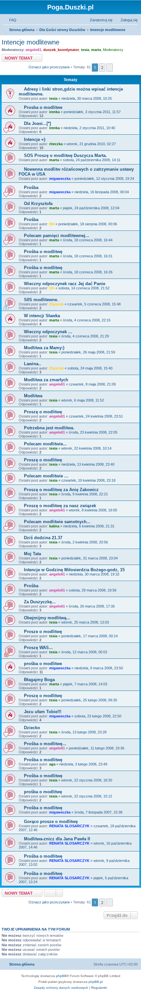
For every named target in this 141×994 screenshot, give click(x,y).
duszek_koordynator (61, 50)
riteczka (56, 144)
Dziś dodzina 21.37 (43, 537)
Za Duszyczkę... (40, 601)
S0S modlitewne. (41, 299)
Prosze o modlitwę (43, 631)
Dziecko (32, 727)
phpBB (61, 976)
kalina (54, 526)
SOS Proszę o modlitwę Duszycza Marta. (65, 155)
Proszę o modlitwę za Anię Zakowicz (61, 489)
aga (52, 764)
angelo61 (33, 50)
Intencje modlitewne (30, 42)
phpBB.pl (96, 982)
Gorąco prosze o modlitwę (51, 821)
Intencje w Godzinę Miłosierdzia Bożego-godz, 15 (74, 569)
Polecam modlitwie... (45, 443)
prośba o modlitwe (43, 663)
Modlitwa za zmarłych (46, 379)
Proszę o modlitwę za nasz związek (60, 505)
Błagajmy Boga (39, 679)
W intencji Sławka (42, 315)
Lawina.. (32, 363)
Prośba (31, 187)
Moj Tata (32, 553)
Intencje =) (34, 139)
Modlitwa (33, 395)
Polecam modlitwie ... (46, 475)
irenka (54, 112)
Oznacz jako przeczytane (49, 67)
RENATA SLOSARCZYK (69, 826)
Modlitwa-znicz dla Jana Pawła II (57, 838)
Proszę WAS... (38, 647)
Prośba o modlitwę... (45, 743)
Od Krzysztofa (38, 203)
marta (96, 50)
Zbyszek (56, 304)
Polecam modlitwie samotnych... (57, 521)
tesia (85, 50)
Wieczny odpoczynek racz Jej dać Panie (64, 283)
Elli (51, 224)
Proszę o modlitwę (43, 411)
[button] (109, 67)
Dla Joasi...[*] (37, 123)
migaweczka (59, 178)
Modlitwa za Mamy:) (44, 347)
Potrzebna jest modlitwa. (49, 427)
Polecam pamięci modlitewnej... (56, 235)
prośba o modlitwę (43, 791)
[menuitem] (9, 20)
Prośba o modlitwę (43, 251)
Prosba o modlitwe (43, 107)
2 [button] (102, 67)
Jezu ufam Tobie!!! (42, 711)
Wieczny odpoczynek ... (48, 331)
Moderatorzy (113, 50)
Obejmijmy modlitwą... (47, 617)
